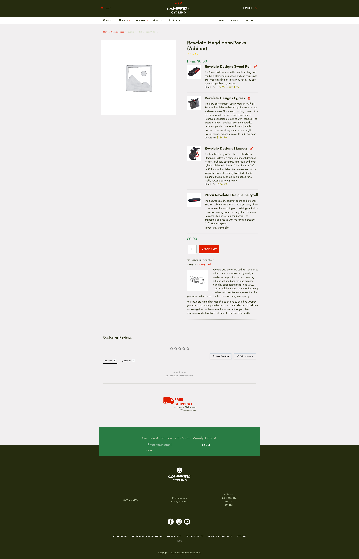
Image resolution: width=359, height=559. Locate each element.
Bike (108, 20)
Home (106, 31)
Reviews (241, 536)
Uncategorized (117, 31)
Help (222, 20)
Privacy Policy (195, 536)
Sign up (206, 445)
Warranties (174, 536)
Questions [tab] (126, 360)
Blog (159, 20)
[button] (194, 72)
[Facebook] (170, 521)
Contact (250, 20)
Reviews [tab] (108, 360)
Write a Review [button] (246, 356)
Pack (125, 20)
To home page (179, 474)
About (234, 20)
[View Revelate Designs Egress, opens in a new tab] (248, 98)
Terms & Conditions (220, 536)
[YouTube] (187, 521)
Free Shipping (183, 401)
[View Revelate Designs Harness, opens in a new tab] (251, 148)
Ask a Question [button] (222, 356)
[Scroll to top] (8, 548)
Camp (142, 20)
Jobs (179, 541)
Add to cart (209, 249)
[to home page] (178, 8)
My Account (120, 536)
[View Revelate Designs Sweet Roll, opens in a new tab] (255, 67)
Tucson (175, 20)
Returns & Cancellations (147, 536)
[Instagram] (179, 521)
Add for (223, 87)
